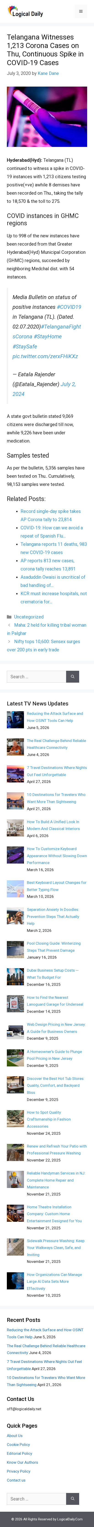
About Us (15, 1435)
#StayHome (48, 336)
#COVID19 (69, 307)
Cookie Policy (18, 1444)
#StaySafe (25, 346)
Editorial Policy (19, 1453)
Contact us (16, 1480)
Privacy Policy (18, 1471)
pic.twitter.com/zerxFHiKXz (45, 356)
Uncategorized (29, 617)
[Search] (72, 677)
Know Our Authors (22, 1462)
